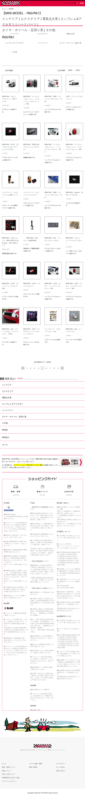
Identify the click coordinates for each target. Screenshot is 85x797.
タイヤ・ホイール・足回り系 (22, 30)
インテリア (10, 18)
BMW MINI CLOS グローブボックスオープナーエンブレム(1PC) (10, 146)
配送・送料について (8, 767)
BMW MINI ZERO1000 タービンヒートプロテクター (32, 146)
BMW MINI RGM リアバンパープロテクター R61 (53, 194)
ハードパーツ (26, 24)
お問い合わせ (60, 771)
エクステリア (30, 18)
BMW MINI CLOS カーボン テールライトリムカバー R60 (74, 285)
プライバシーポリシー (9, 781)
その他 (50, 30)
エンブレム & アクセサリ (12, 403)
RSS (30, 767)
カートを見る (60, 767)
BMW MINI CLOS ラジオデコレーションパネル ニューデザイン (31, 331)
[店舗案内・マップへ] (71, 462)
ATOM (35, 767)
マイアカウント (61, 763)
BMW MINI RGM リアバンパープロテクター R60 (53, 98)
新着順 (77, 70)
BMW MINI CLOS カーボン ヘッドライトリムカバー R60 (53, 285)
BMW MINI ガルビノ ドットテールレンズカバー (74, 240)
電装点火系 (50, 18)
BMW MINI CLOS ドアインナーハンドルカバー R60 (10, 285)
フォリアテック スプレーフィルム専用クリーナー (10, 194)
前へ (22, 368)
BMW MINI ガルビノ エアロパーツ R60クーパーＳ (10, 98)
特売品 (5, 429)
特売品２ (6, 437)
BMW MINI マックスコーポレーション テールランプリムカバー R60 (74, 146)
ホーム (4, 9)
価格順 (70, 70)
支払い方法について (8, 774)
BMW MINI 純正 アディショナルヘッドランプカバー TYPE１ (10, 331)
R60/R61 (11, 9)
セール (5, 444)
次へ (62, 368)
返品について (6, 771)
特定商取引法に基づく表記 (10, 778)
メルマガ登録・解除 (35, 763)
